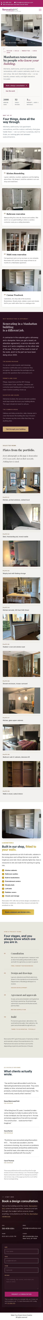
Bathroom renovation (16, 213)
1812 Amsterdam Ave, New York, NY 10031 (30, 1237)
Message (7, 1275)
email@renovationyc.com (32, 1228)
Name (6, 1247)
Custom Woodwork (15, 295)
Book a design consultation (15, 85)
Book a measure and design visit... (18, 912)
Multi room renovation (16, 254)
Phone (6, 1266)
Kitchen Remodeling (15, 173)
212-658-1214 (8, 1228)
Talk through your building (15, 429)
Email (6, 1256)
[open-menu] (39, 10)
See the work (10, 91)
